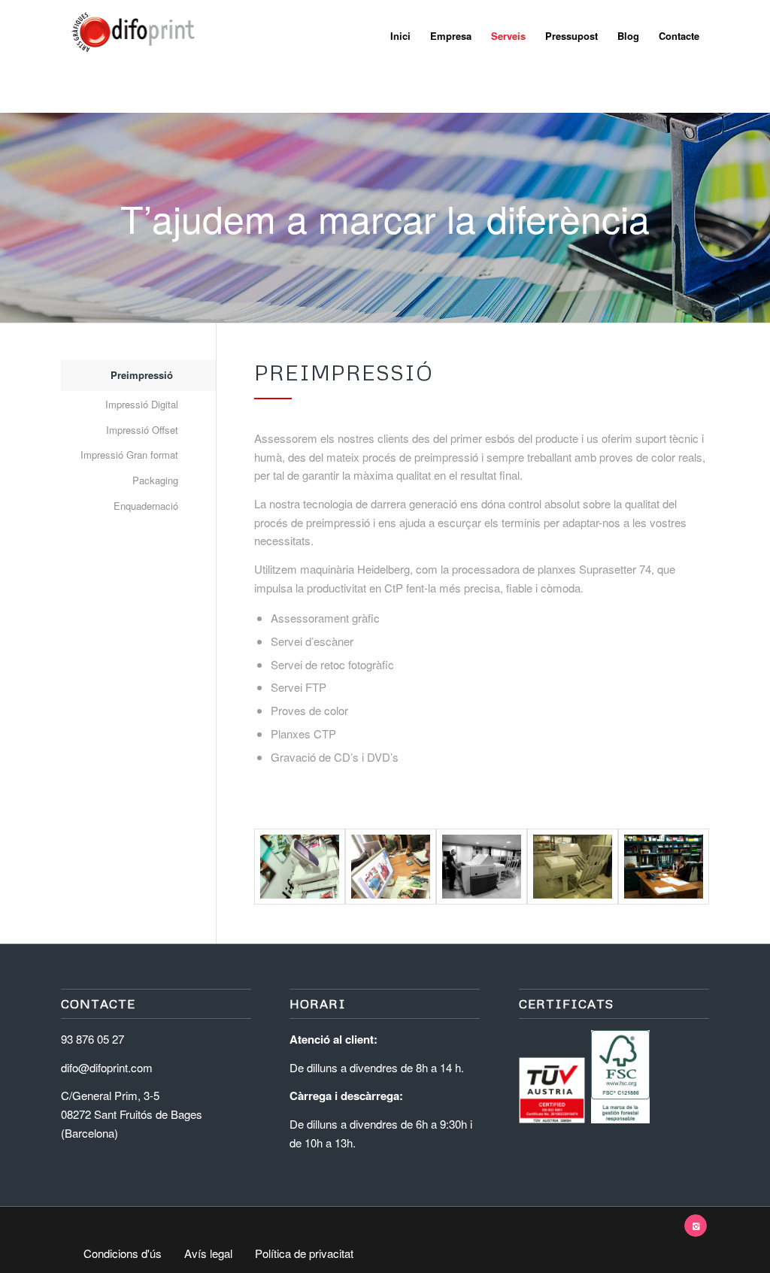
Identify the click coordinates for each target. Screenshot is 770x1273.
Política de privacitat (304, 1253)
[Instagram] (695, 1225)
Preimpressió (142, 375)
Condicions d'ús (122, 1253)
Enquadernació (146, 506)
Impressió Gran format (129, 454)
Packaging (155, 480)
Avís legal (208, 1253)
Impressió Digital (141, 404)
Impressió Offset (142, 430)
